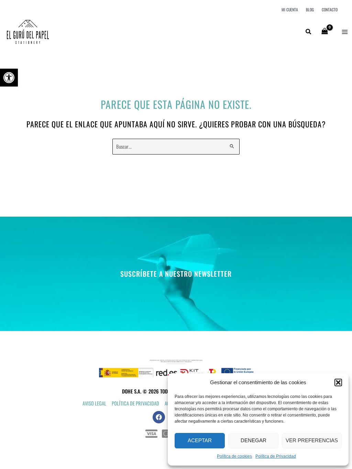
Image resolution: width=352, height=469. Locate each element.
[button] (9, 78)
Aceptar (200, 440)
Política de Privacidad (275, 456)
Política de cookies (234, 456)
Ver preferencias (312, 440)
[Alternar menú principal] (345, 32)
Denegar (253, 440)
